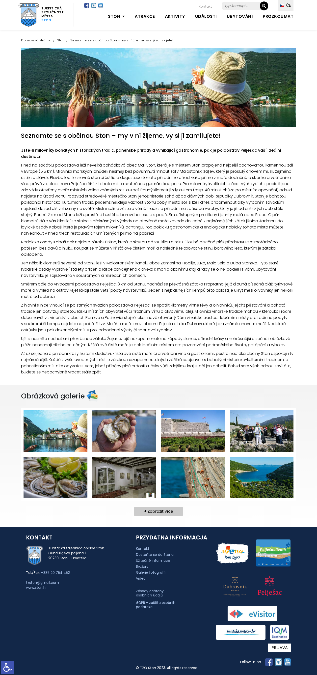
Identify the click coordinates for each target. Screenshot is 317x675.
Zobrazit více (158, 511)
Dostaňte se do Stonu (155, 554)
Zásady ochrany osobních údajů (150, 593)
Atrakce (145, 16)
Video (141, 578)
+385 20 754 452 (55, 572)
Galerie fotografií (150, 572)
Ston (60, 40)
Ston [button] (114, 16)
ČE (287, 5)
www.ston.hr (36, 587)
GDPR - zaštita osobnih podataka (155, 605)
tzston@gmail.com (42, 582)
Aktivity (175, 16)
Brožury (142, 566)
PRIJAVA (279, 647)
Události (206, 16)
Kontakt (205, 6)
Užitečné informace (153, 560)
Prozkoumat (278, 16)
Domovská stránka (36, 40)
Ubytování (240, 16)
